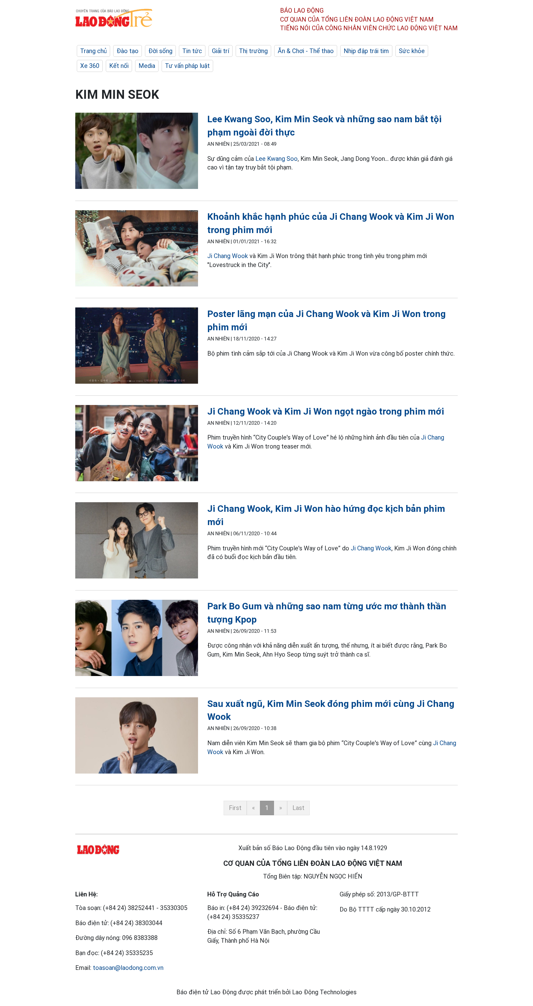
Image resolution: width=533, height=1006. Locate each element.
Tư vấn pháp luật (187, 65)
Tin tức (192, 51)
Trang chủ (93, 51)
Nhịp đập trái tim (366, 51)
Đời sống (160, 51)
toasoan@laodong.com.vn (128, 967)
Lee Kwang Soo (276, 158)
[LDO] (136, 152)
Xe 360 (89, 65)
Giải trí (220, 51)
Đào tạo (127, 51)
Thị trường (253, 51)
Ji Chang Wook (227, 256)
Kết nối (119, 65)
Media (146, 65)
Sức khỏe (412, 51)
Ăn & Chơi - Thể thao (306, 51)
